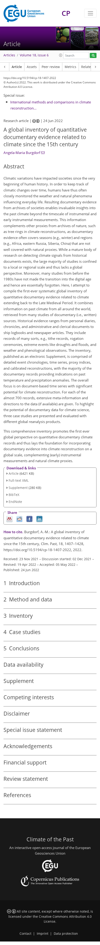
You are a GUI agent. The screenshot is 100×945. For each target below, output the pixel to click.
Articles (9, 55)
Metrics (70, 67)
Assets (32, 67)
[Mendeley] (9, 519)
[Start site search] (93, 55)
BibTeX (14, 494)
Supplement (18, 487)
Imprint (42, 933)
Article (17, 67)
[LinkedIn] (39, 519)
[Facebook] (29, 519)
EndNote (15, 501)
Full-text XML (19, 480)
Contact (25, 933)
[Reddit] (19, 519)
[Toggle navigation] (90, 13)
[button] (60, 55)
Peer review (51, 67)
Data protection (66, 933)
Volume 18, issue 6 (34, 55)
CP (66, 13)
